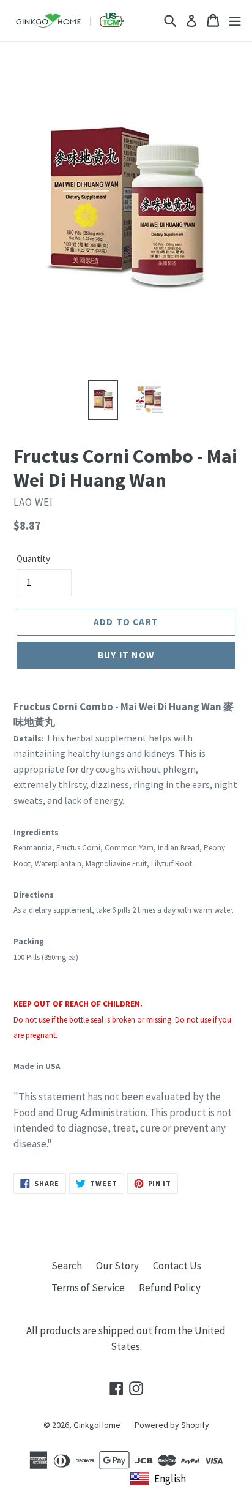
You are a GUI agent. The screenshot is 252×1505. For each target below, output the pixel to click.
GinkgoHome (96, 1424)
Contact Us (177, 1265)
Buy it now (126, 655)
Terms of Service (88, 1287)
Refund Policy (170, 1287)
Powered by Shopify (172, 1424)
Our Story (117, 1265)
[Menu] (235, 20)
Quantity (33, 559)
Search (66, 1265)
